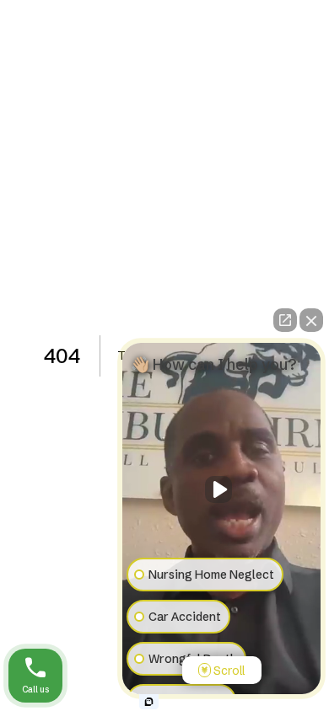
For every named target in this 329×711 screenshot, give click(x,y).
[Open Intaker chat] (149, 701)
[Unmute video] (222, 489)
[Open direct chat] (285, 320)
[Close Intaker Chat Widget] (311, 320)
